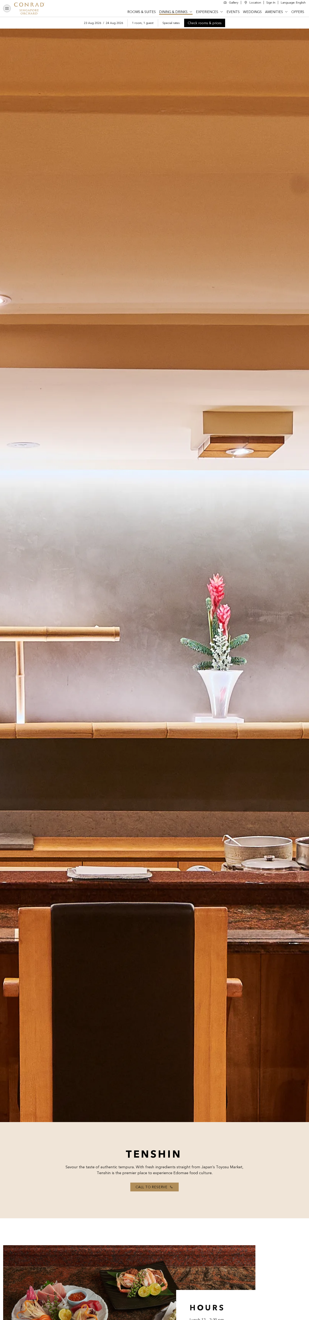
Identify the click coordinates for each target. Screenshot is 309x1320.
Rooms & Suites (141, 12)
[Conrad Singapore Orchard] (31, 8)
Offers (297, 12)
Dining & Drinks (173, 12)
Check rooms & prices (206, 24)
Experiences (207, 12)
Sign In (270, 2)
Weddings (252, 12)
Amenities (274, 12)
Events (233, 12)
